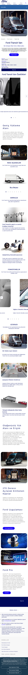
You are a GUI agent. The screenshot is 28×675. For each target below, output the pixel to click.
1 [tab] (11, 117)
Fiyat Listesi (14, 54)
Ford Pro (7, 592)
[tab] (14, 610)
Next (26, 96)
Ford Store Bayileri (6, 649)
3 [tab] (15, 117)
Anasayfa (3, 39)
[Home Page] (4, 2)
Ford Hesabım (21, 4)
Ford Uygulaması (9, 528)
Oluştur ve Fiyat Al (6, 657)
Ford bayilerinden (7, 620)
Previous (1, 96)
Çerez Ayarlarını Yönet (14, 667)
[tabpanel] (14, 179)
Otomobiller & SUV (6, 642)
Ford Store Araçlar (6, 645)
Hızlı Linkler (3, 7)
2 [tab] (13, 117)
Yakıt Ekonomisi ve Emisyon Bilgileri (10, 651)
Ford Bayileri (15, 4)
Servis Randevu (9, 4)
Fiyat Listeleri (3, 4)
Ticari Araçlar (9, 39)
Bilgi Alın (14, 69)
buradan (3, 624)
